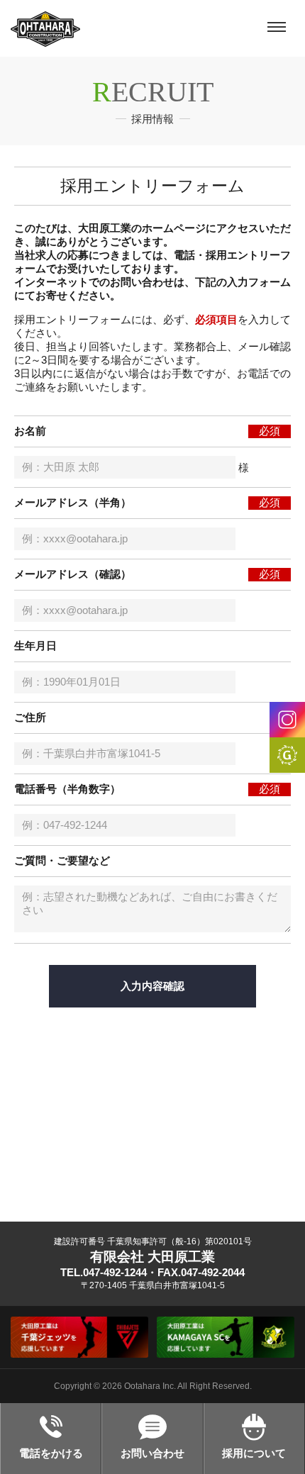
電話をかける (51, 1453)
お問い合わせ (152, 1453)
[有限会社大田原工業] (45, 28)
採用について (254, 1453)
